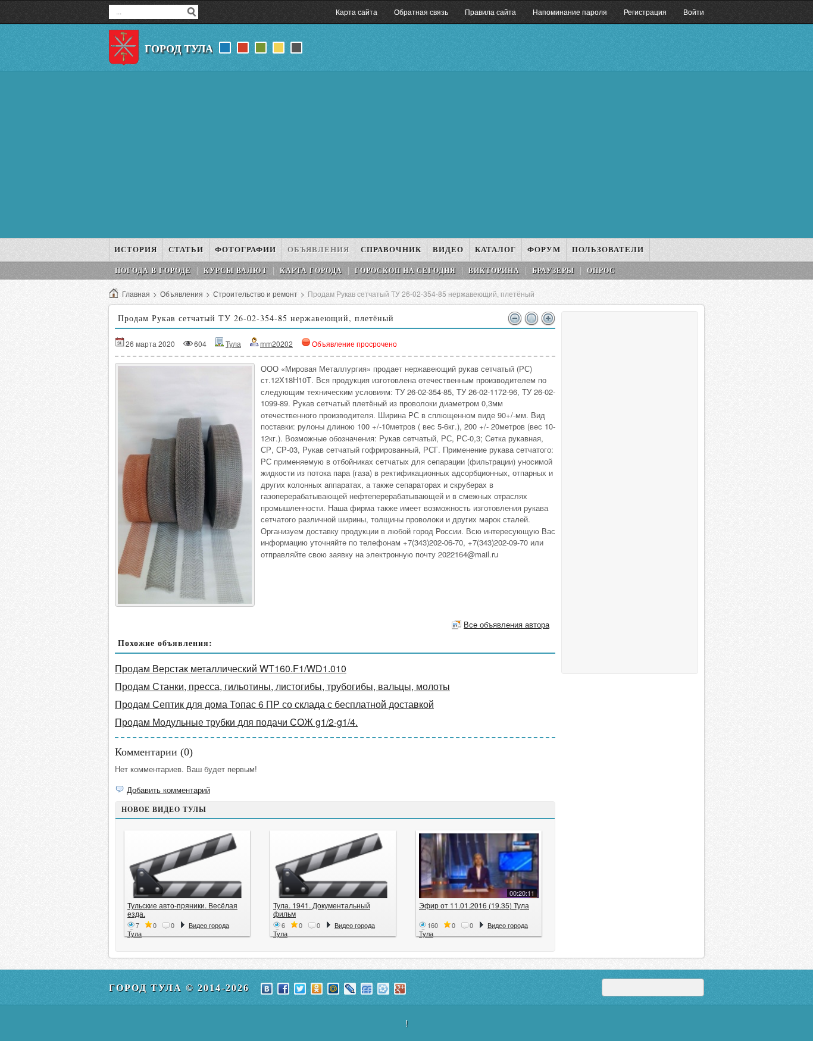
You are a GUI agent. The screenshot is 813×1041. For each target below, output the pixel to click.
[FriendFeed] (367, 989)
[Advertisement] (406, 154)
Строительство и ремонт (255, 294)
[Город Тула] (124, 47)
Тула (233, 343)
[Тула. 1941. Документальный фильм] (333, 865)
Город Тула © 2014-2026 (179, 988)
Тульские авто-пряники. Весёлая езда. (182, 909)
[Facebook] (283, 989)
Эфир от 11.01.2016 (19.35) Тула (474, 905)
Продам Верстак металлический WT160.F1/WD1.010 (230, 668)
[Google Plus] (400, 989)
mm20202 (276, 343)
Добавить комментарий (168, 789)
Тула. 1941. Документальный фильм (321, 909)
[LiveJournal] (350, 989)
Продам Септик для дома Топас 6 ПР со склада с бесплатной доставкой (274, 704)
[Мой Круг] (383, 989)
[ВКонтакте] (267, 989)
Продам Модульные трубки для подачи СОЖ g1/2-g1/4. (236, 722)
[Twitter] (300, 989)
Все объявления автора (506, 624)
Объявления (181, 294)
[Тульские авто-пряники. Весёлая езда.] (187, 865)
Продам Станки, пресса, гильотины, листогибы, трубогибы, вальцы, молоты (282, 686)
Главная (136, 294)
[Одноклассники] (317, 989)
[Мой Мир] (333, 989)
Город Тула (179, 49)
